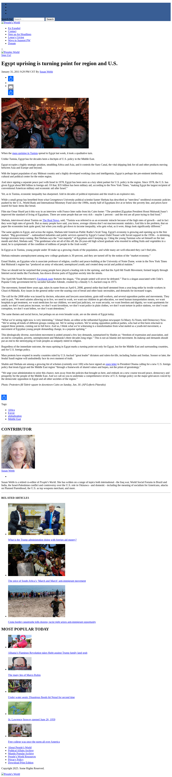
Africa (11, 409)
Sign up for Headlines (19, 34)
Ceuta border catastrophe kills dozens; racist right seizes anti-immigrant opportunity (52, 622)
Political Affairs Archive (21, 750)
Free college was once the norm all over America (34, 741)
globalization (15, 416)
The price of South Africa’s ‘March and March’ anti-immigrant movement (47, 580)
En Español (14, 28)
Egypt (11, 412)
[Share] (89, 78)
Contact (12, 31)
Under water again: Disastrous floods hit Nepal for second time (41, 697)
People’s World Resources (22, 756)
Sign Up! (6, 55)
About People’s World (20, 747)
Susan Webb (46, 71)
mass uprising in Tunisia (25, 153)
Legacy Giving (16, 37)
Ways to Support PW (19, 40)
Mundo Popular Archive (21, 753)
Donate (12, 43)
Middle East (14, 419)
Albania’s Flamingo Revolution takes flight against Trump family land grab (47, 652)
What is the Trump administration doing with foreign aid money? (42, 539)
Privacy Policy (16, 759)
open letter (111, 364)
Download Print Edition (20, 762)
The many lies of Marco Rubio (24, 675)
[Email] (89, 87)
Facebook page (45, 278)
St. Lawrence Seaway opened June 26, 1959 (31, 719)
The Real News (50, 220)
